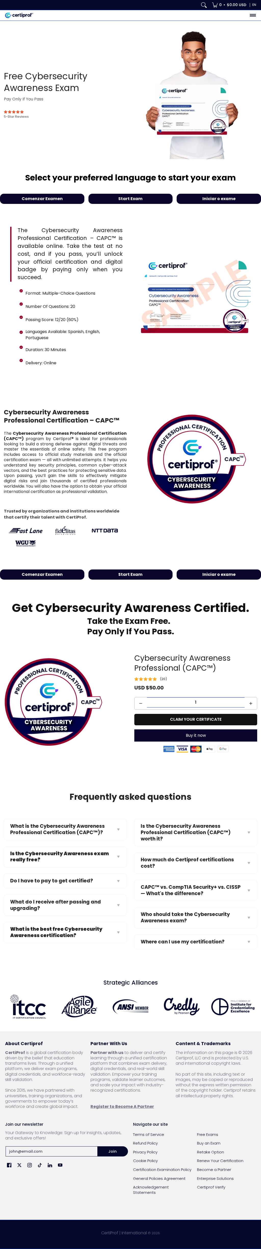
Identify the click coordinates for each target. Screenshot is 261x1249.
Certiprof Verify (211, 1187)
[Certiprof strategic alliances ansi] (131, 1006)
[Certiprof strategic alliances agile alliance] (79, 1006)
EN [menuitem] (254, 5)
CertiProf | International (124, 1233)
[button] (9, 1165)
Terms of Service (148, 1134)
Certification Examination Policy (162, 1169)
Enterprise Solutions (215, 1178)
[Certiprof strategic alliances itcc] (28, 1007)
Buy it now (196, 735)
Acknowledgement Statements (151, 1189)
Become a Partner (214, 1169)
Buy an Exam (208, 1143)
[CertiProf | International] (19, 15)
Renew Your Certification (220, 1160)
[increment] (251, 703)
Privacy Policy (145, 1152)
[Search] (204, 5)
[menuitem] (229, 5)
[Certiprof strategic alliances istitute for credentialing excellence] (233, 1006)
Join (112, 1151)
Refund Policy (145, 1143)
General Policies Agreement (159, 1178)
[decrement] (141, 703)
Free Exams (207, 1134)
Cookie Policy (145, 1160)
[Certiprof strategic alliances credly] (182, 1007)
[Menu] (252, 15)
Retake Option (210, 1152)
